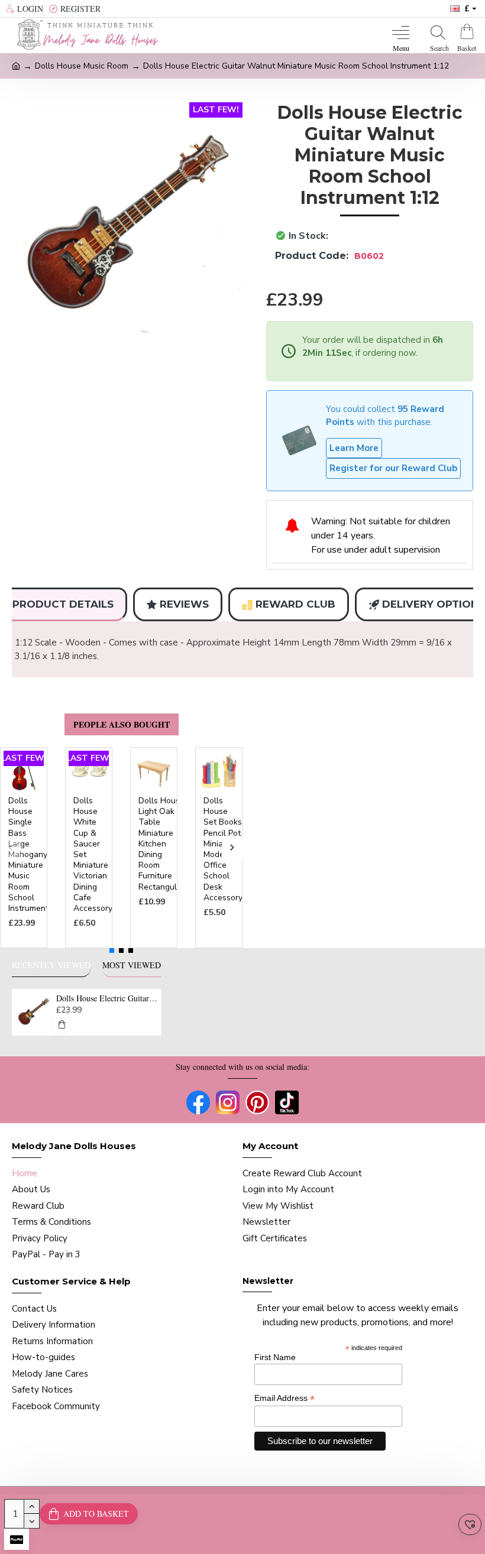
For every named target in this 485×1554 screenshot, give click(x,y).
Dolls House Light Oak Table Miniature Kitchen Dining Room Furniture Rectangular (161, 844)
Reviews (184, 604)
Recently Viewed (51, 965)
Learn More (354, 448)
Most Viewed (131, 965)
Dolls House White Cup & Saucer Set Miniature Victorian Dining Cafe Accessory (92, 855)
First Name (275, 1357)
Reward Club (295, 604)
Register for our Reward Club (393, 468)
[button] (10, 848)
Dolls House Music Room (81, 66)
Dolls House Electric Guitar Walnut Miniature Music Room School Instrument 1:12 (106, 998)
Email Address (284, 1398)
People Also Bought (121, 724)
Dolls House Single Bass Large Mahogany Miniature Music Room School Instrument (28, 855)
